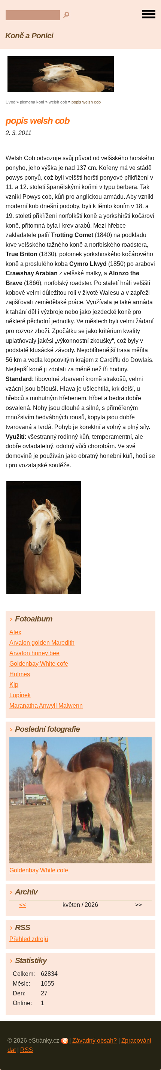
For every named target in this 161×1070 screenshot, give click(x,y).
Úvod (10, 102)
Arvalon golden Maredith (42, 642)
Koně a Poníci (29, 35)
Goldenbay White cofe (38, 663)
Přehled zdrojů (28, 939)
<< (22, 905)
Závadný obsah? (94, 1040)
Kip (13, 684)
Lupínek (20, 695)
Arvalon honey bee (34, 653)
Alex (15, 632)
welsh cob (58, 102)
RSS (26, 1050)
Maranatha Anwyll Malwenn (46, 705)
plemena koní (32, 102)
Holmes (19, 674)
